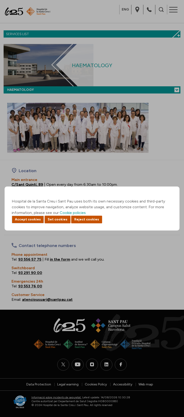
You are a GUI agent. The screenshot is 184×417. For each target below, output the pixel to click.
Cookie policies (73, 212)
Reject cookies (86, 219)
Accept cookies (28, 219)
